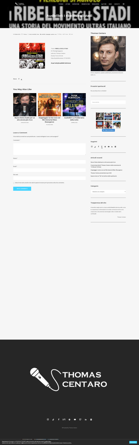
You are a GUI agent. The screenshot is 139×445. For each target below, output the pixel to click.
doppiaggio (48, 34)
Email (15, 166)
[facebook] (98, 147)
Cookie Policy (47, 441)
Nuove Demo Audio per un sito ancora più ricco (103, 162)
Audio (30, 34)
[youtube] (108, 147)
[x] (102, 147)
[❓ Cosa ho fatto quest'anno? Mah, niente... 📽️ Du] (108, 124)
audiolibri (43, 34)
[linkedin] (112, 147)
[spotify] (105, 147)
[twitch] (80, 419)
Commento (16, 140)
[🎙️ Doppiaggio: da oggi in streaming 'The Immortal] (116, 116)
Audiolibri (34, 34)
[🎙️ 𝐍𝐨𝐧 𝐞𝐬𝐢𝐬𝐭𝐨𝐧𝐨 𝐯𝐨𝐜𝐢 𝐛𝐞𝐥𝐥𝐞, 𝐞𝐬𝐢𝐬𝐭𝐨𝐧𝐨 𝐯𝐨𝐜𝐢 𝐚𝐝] (100, 116)
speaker (52, 34)
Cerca (124, 102)
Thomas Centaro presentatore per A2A (101, 173)
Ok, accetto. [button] (133, 442)
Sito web (15, 174)
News (38, 34)
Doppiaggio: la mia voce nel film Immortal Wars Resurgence (106, 170)
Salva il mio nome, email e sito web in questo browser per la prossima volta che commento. (39, 182)
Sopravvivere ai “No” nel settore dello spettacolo (104, 176)
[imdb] (115, 147)
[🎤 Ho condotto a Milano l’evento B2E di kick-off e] (100, 124)
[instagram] (123, 4)
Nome (15, 158)
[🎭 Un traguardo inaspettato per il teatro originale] (108, 116)
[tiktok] (95, 147)
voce (56, 34)
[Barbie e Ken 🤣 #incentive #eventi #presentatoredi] (116, 124)
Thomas (25, 34)
